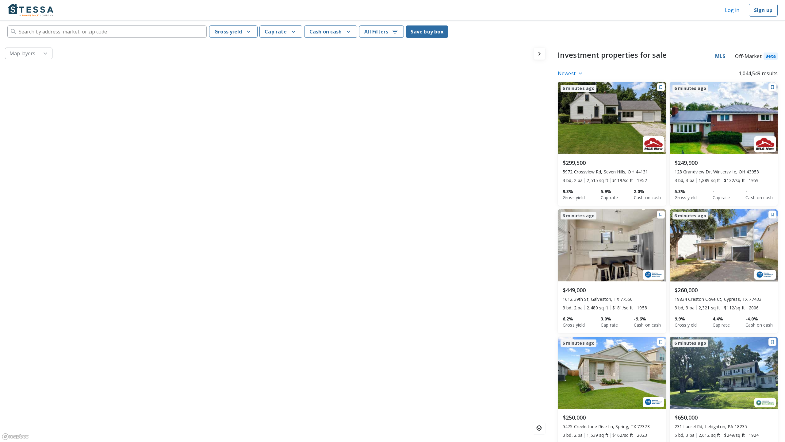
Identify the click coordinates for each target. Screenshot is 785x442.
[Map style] (539, 428)
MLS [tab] (720, 56)
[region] (275, 242)
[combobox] (107, 31)
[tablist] (746, 57)
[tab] (756, 57)
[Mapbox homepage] (15, 436)
